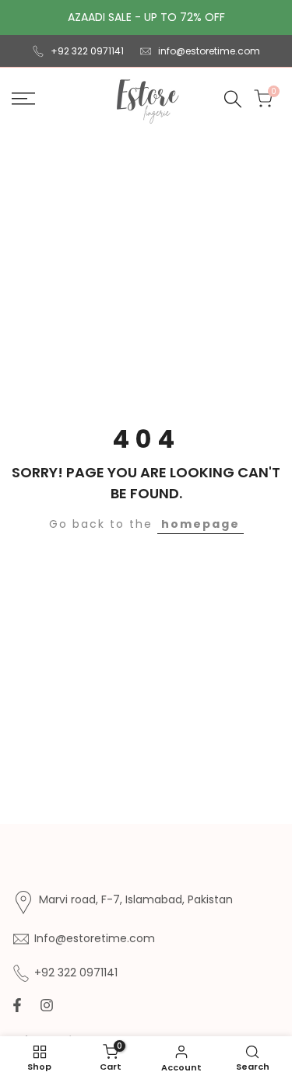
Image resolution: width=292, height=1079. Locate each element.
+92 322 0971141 (87, 51)
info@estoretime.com (209, 51)
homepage (200, 524)
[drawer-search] (232, 99)
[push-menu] (23, 98)
